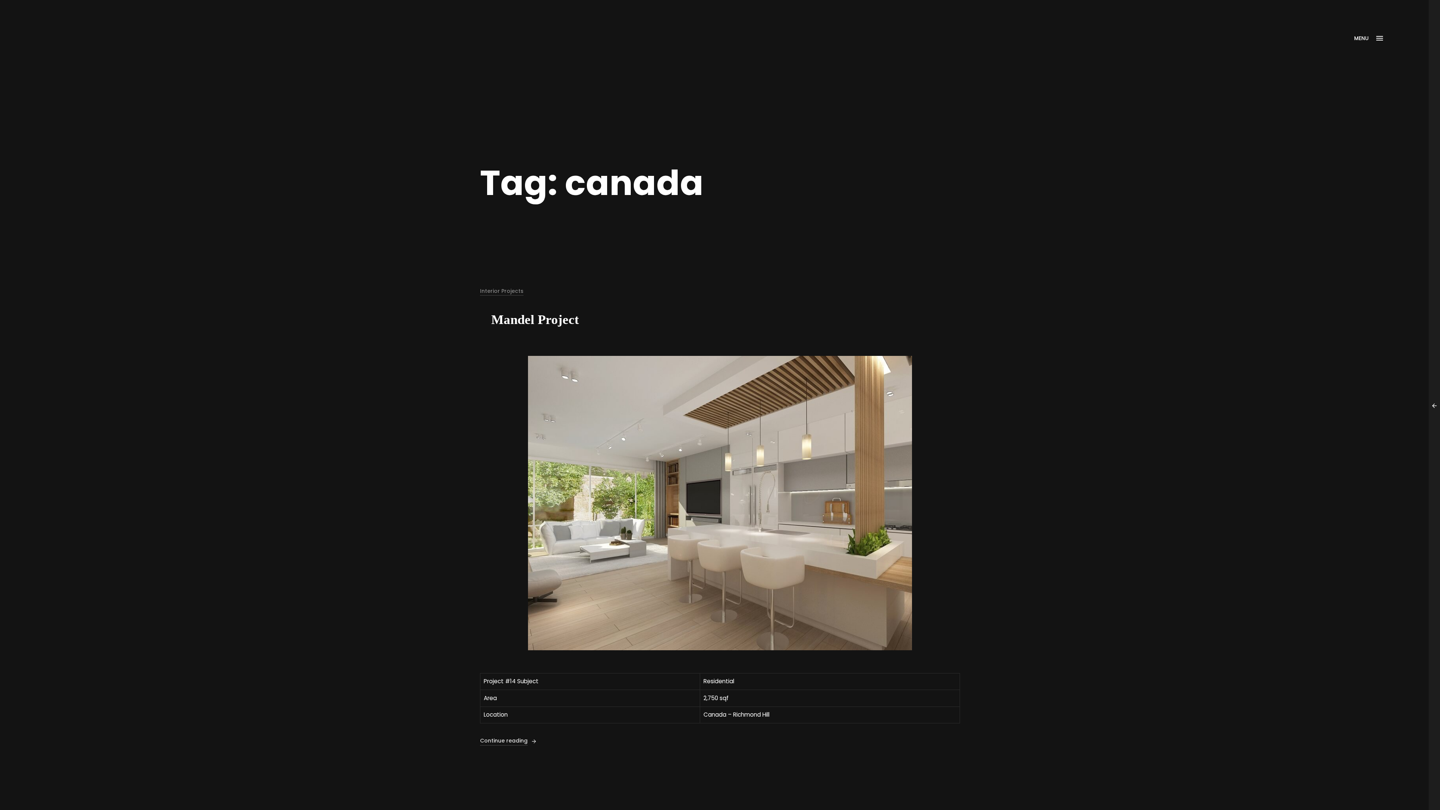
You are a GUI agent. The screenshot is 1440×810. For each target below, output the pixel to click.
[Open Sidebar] (1434, 405)
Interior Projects (502, 291)
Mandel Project (535, 319)
